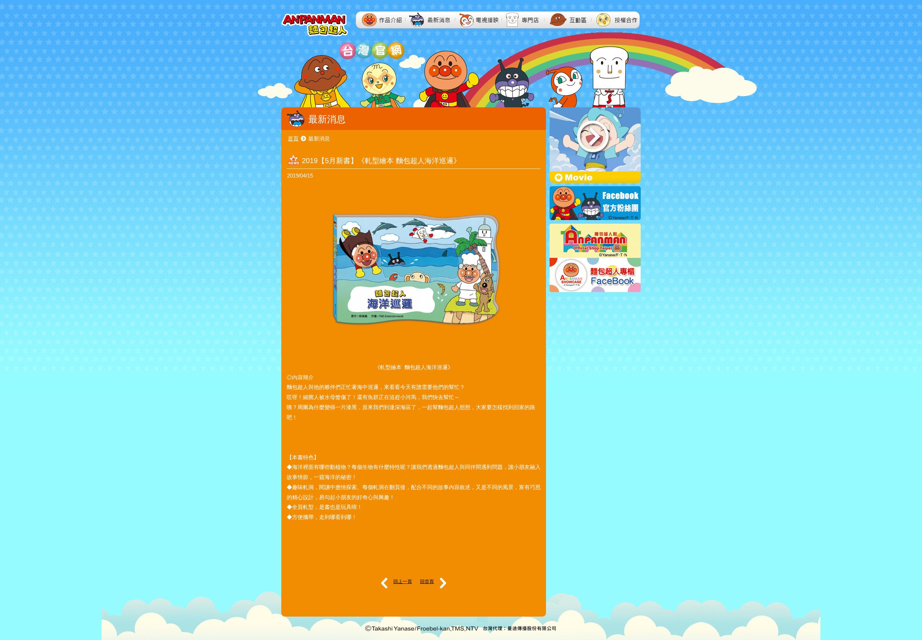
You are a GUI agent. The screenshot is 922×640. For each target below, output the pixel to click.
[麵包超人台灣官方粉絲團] (595, 218)
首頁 (293, 138)
